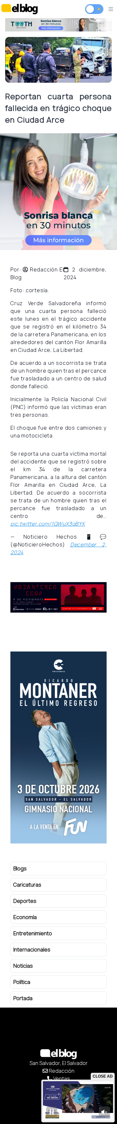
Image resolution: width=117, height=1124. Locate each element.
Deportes (24, 900)
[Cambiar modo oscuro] (94, 9)
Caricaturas (27, 884)
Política (21, 982)
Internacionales (31, 949)
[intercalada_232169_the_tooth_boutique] (58, 191)
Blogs (20, 868)
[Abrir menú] (111, 9)
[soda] (58, 597)
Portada (22, 998)
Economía (25, 917)
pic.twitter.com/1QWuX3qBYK (47, 523)
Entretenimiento (32, 933)
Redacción (61, 1070)
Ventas (61, 1078)
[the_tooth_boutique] (58, 24)
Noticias (23, 965)
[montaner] (58, 747)
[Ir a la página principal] (19, 9)
